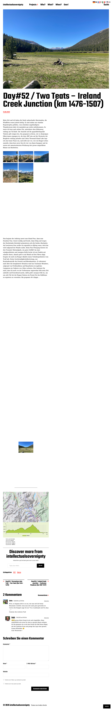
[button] (5, 494)
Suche (106, 4)
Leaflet (39, 521)
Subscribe (40, 565)
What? (50, 4)
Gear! (66, 4)
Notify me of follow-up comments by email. (15, 679)
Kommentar (6, 644)
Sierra (19, 573)
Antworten (46, 601)
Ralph (13, 618)
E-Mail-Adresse (31, 664)
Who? (42, 4)
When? (59, 4)
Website (5, 671)
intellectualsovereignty (13, 4)
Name (5, 664)
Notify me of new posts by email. (13, 683)
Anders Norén (42, 705)
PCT (14, 573)
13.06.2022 (6, 112)
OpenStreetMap (43, 521)
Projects (32, 4)
